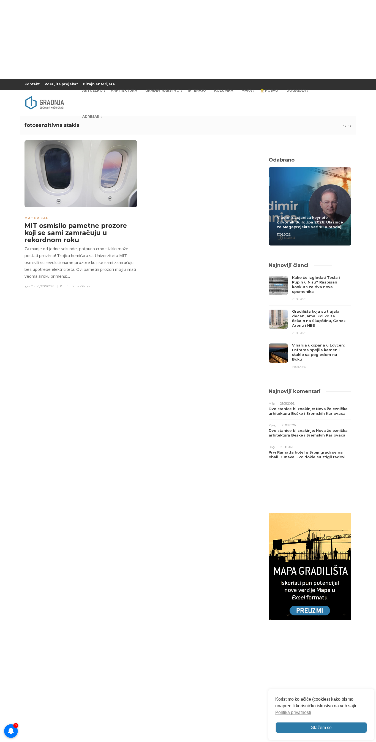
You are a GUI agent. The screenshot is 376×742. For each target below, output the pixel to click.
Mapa (246, 90)
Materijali (37, 218)
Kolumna (223, 90)
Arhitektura (124, 90)
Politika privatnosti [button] (293, 712)
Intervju (197, 90)
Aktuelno (92, 90)
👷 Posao (269, 90)
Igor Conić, (32, 286)
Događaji (296, 90)
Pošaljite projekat (61, 84)
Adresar (90, 116)
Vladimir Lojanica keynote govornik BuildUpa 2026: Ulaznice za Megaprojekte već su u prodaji (310, 222)
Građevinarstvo (162, 90)
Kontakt (32, 84)
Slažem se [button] (321, 727)
